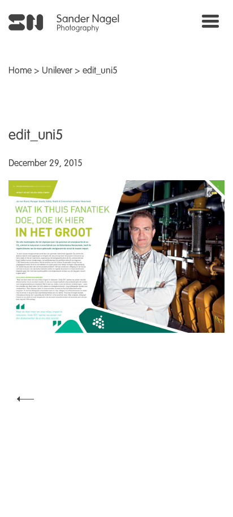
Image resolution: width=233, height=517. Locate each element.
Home (20, 71)
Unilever (57, 71)
